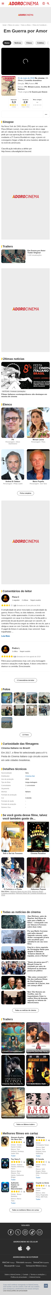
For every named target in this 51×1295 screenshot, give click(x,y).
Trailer (13, 1156)
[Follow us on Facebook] (11, 1232)
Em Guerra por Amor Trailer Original (36, 251)
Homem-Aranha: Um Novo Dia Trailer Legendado (13, 1116)
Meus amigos (37, 99)
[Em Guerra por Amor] (8, 86)
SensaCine (38, 1262)
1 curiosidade (30, 785)
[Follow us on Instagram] (25, 1232)
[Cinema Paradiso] (38, 837)
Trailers (8, 246)
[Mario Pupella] (38, 464)
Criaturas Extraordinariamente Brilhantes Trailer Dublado (13, 1051)
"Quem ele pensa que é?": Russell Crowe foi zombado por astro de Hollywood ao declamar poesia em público (38, 966)
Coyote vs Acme (42, 1183)
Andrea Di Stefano (12, 481)
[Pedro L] (5, 649)
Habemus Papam (38, 889)
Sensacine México (34, 1266)
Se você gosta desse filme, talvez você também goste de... (25, 816)
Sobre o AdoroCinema (12, 1274)
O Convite (40, 1159)
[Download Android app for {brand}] (29, 1248)
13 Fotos (25, 735)
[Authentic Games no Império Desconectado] (5, 1187)
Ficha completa (25, 493)
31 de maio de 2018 (26, 78)
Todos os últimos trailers (25, 1124)
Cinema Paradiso (38, 853)
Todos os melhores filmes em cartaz (25, 1210)
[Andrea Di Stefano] (12, 464)
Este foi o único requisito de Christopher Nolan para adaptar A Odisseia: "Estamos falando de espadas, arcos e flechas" (38, 951)
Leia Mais (5, 636)
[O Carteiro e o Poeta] (12, 872)
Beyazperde (9, 1266)
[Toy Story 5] (5, 1163)
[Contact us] (40, 1232)
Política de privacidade (19, 1277)
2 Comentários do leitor (25, 680)
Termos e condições (37, 1274)
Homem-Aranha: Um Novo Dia (17, 1138)
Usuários (25, 99)
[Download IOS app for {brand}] (21, 1248)
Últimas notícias (13, 358)
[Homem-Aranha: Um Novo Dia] (5, 1141)
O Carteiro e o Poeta (13, 889)
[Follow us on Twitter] (18, 1232)
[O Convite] (30, 1163)
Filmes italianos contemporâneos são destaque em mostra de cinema (24, 395)
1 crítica (15, 651)
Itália (27, 773)
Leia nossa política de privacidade (15, 1291)
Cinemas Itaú (30, 776)
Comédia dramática (33, 80)
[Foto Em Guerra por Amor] (6, 697)
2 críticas (25, 600)
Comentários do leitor (17, 591)
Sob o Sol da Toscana (12, 853)
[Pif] (12, 423)
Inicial (4, 25)
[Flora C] (5, 598)
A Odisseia (40, 1137)
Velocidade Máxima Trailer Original (38, 1084)
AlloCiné (5, 1262)
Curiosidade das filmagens (21, 743)
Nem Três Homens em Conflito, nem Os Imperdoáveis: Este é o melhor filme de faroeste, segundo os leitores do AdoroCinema (37, 997)
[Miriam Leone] (38, 423)
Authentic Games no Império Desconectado (16, 1186)
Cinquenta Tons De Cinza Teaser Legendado (13, 1084)
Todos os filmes (26, 25)
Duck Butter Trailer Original (38, 1116)
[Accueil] (23, 3)
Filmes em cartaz (13, 25)
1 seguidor (16, 600)
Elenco (7, 404)
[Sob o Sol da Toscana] (12, 837)
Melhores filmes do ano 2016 (20, 891)
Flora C (15, 597)
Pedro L (16, 648)
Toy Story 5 (15, 1159)
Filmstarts (20, 1262)
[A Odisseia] (30, 1141)
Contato (25, 1274)
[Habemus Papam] (38, 872)
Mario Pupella (38, 481)
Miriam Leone (34, 87)
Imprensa (14, 99)
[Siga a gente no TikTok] (32, 1232)
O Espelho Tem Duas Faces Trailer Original (38, 1051)
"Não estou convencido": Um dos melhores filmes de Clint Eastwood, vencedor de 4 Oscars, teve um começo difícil (38, 981)
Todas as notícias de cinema (25, 1010)
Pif (26, 83)
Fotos (6, 689)
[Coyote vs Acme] (30, 1187)
